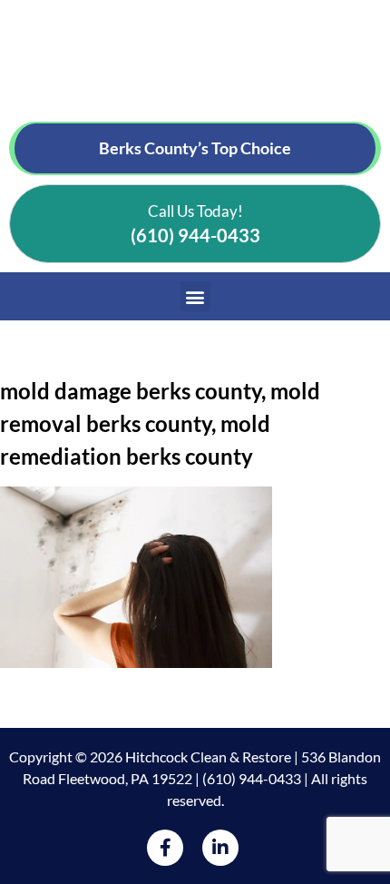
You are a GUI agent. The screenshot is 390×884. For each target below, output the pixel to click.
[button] (195, 296)
